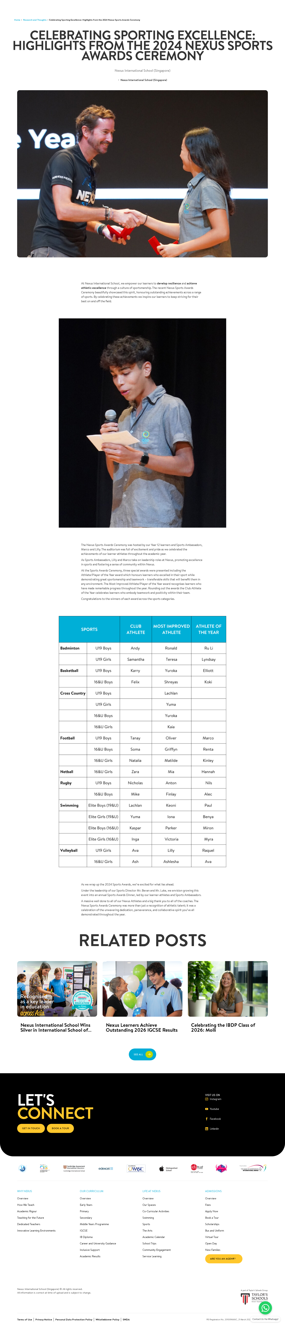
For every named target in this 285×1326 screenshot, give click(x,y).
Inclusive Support (90, 1250)
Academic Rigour (27, 1211)
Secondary (86, 1217)
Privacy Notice (43, 1319)
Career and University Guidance (98, 1243)
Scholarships (212, 1224)
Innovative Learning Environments (36, 1230)
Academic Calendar (153, 1237)
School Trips (149, 1243)
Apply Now (211, 1211)
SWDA (126, 1319)
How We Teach (25, 1205)
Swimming (148, 1217)
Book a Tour (212, 1217)
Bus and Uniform (214, 1230)
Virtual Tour (212, 1237)
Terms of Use (24, 1319)
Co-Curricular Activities (155, 1211)
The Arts (147, 1230)
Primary (84, 1211)
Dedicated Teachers (28, 1224)
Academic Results (90, 1256)
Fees (208, 1205)
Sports (146, 1224)
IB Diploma (86, 1237)
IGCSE (83, 1230)
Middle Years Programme (94, 1224)
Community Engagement (156, 1250)
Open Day (211, 1243)
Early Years (86, 1205)
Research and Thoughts (35, 19)
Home (17, 19)
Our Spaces (149, 1205)
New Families (212, 1250)
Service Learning (151, 1256)
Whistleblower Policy (107, 1319)
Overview (22, 1198)
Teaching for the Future (30, 1217)
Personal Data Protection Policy (73, 1319)
